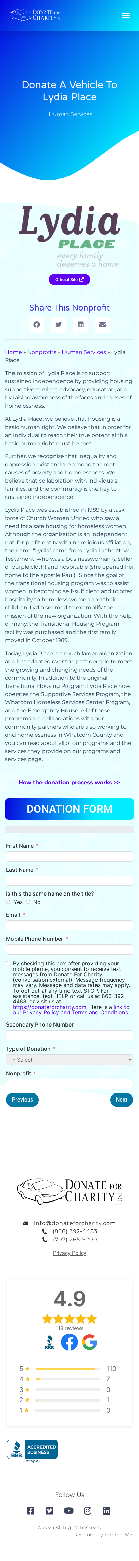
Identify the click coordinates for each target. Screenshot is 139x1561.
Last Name (19, 869)
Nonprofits (41, 352)
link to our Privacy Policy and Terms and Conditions (71, 1009)
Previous (22, 1099)
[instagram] (88, 1510)
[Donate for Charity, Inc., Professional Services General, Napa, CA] (32, 1451)
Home (13, 352)
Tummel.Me (118, 1534)
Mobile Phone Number (34, 938)
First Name (20, 845)
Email (13, 914)
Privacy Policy (69, 1253)
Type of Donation (28, 1048)
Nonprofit (18, 1073)
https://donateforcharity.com (49, 1006)
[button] (126, 15)
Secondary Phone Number (40, 1024)
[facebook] (31, 1510)
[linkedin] (107, 1510)
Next (121, 1099)
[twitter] (51, 1510)
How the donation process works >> (69, 782)
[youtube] (69, 1510)
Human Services (70, 114)
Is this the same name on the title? (50, 893)
